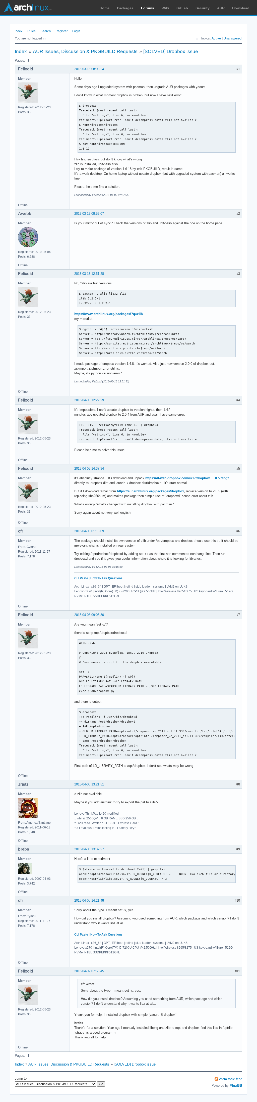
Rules (31, 31)
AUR (221, 8)
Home (104, 8)
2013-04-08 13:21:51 (89, 784)
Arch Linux (27, 8)
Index (19, 31)
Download (240, 8)
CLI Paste (81, 578)
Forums (147, 8)
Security (203, 8)
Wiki (165, 8)
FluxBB (236, 1085)
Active (216, 38)
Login (76, 31)
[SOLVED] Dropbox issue (170, 51)
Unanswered (232, 38)
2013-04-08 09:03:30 (89, 615)
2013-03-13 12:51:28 (89, 274)
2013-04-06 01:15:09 (89, 531)
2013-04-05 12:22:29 (89, 400)
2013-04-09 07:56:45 (89, 971)
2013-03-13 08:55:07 (89, 213)
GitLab (182, 8)
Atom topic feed (230, 1079)
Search (45, 31)
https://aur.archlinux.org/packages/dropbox (150, 491)
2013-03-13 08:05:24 (89, 69)
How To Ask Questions (106, 578)
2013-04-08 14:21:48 (89, 900)
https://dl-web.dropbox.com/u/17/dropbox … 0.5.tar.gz (187, 478)
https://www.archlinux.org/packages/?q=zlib (108, 314)
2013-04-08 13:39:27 (89, 849)
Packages (125, 8)
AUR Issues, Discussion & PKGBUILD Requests (85, 51)
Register (61, 31)
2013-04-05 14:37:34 (89, 468)
